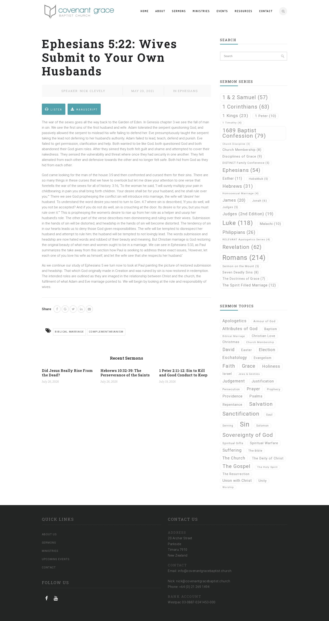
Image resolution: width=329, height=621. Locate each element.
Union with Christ (237, 480)
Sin (245, 424)
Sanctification (240, 413)
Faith (228, 366)
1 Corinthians (245, 107)
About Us (49, 534)
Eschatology (234, 357)
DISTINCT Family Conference (245, 162)
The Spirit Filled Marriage (249, 285)
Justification (263, 381)
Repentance (232, 405)
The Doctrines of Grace (243, 278)
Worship (228, 487)
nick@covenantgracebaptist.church (203, 581)
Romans (244, 257)
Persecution (231, 389)
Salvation (261, 404)
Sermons (179, 11)
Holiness (271, 366)
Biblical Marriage (69, 331)
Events (222, 11)
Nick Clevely (92, 91)
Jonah (259, 200)
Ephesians (188, 91)
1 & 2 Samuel (245, 97)
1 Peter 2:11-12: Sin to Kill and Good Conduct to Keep (183, 372)
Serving (227, 425)
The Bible (255, 450)
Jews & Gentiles (249, 374)
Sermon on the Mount (240, 266)
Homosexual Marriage (240, 193)
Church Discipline (236, 144)
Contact (266, 11)
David (228, 349)
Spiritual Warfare (264, 443)
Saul (269, 414)
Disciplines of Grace (242, 156)
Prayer (253, 388)
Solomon (262, 425)
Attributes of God (240, 328)
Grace (248, 366)
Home (145, 11)
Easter (246, 350)
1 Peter (265, 116)
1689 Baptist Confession (244, 133)
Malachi (270, 224)
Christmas (230, 342)
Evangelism (262, 358)
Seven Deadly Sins (240, 272)
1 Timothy (232, 122)
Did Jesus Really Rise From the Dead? (67, 372)
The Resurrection (236, 474)
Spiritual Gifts (232, 443)
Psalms (256, 396)
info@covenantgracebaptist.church (205, 571)
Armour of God (264, 321)
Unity (262, 480)
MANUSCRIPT (87, 109)
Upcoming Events (55, 559)
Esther (232, 178)
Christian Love (263, 336)
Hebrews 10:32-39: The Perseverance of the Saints (125, 372)
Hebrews (237, 186)
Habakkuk (258, 178)
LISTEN (56, 109)
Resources (243, 11)
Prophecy (273, 389)
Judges (230, 207)
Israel (227, 374)
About (160, 11)
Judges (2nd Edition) (247, 213)
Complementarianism (106, 331)
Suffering (232, 450)
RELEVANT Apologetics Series (246, 239)
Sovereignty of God (247, 435)
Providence (232, 396)
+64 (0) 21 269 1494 (194, 587)
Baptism (270, 329)
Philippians (238, 232)
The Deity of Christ (268, 458)
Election (267, 349)
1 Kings (235, 115)
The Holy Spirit (267, 467)
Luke (237, 222)
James (234, 200)
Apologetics (234, 320)
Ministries (201, 11)
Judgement (233, 381)
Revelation (242, 247)
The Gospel (236, 466)
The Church (233, 458)
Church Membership (241, 150)
